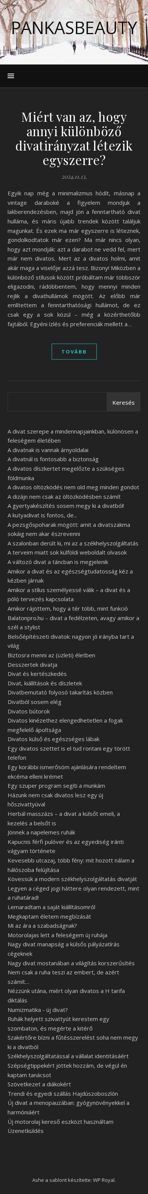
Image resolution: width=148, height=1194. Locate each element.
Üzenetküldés (26, 1130)
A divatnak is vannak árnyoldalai (48, 450)
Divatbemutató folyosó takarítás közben (60, 692)
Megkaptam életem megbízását (49, 916)
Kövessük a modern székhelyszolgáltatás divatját (72, 879)
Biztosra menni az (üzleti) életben (51, 655)
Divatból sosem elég (34, 701)
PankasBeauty (74, 27)
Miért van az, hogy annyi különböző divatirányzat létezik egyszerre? (74, 138)
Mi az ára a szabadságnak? (42, 925)
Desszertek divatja (32, 664)
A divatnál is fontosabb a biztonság (53, 459)
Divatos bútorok (29, 711)
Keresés (123, 402)
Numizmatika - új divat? (38, 1009)
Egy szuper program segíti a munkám (56, 785)
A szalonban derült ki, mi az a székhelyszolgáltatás (73, 543)
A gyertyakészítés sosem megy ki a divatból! (66, 505)
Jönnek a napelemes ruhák (41, 832)
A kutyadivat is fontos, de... (42, 515)
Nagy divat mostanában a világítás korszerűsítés (71, 963)
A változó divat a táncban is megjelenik (58, 562)
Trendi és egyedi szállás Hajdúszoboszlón (63, 1093)
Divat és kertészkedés (37, 673)
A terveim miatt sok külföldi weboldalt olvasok (67, 552)
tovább (74, 351)
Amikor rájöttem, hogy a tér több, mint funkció (68, 608)
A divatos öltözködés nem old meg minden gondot (73, 487)
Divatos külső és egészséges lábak (53, 739)
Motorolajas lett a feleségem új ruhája (57, 935)
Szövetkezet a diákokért (39, 1084)
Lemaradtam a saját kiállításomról (51, 907)
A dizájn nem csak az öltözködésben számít (64, 496)
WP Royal (104, 1180)
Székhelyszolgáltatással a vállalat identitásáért (68, 1056)
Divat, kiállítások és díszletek (45, 683)
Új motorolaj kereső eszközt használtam (60, 1121)
